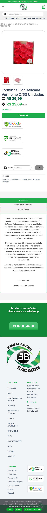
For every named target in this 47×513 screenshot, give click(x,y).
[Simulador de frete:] (18, 167)
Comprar (23, 115)
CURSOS (11, 418)
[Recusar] (44, 506)
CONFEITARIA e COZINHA (25, 24)
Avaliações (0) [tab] (23, 209)
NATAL (10, 446)
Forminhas (5, 26)
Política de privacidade (33, 509)
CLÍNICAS (11, 406)
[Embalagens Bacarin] (23, 7)
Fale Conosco (32, 397)
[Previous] (5, 52)
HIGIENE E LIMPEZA (15, 441)
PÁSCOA (11, 451)
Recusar (19, 509)
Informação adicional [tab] (23, 205)
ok (39, 168)
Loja (10, 24)
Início (2, 24)
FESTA (30, 179)
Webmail (11, 493)
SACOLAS (11, 456)
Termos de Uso (13, 478)
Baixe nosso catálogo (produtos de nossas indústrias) (23, 1)
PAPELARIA (12, 388)
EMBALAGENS (13, 431)
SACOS (10, 393)
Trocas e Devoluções (15, 482)
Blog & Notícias (32, 394)
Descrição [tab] (23, 200)
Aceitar (10, 509)
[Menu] (3, 7)
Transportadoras (13, 485)
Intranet (10, 489)
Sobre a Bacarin (33, 386)
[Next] (42, 52)
